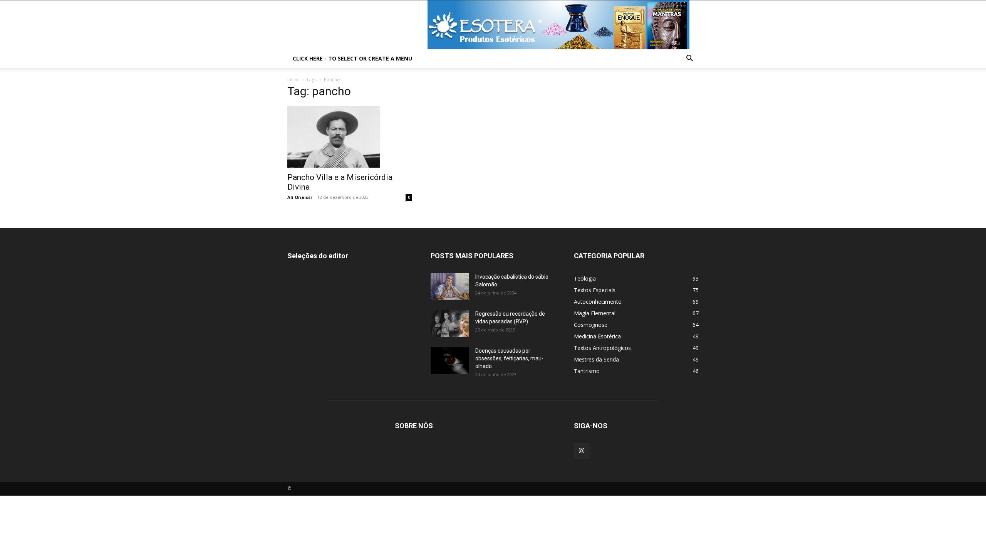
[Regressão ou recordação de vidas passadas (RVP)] (450, 323)
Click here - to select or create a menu (352, 58)
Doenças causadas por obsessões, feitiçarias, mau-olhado (509, 358)
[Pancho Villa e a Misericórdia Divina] (349, 137)
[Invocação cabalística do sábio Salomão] (450, 286)
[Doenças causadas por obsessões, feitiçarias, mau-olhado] (450, 360)
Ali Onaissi (299, 197)
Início (293, 79)
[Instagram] (581, 451)
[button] (689, 59)
